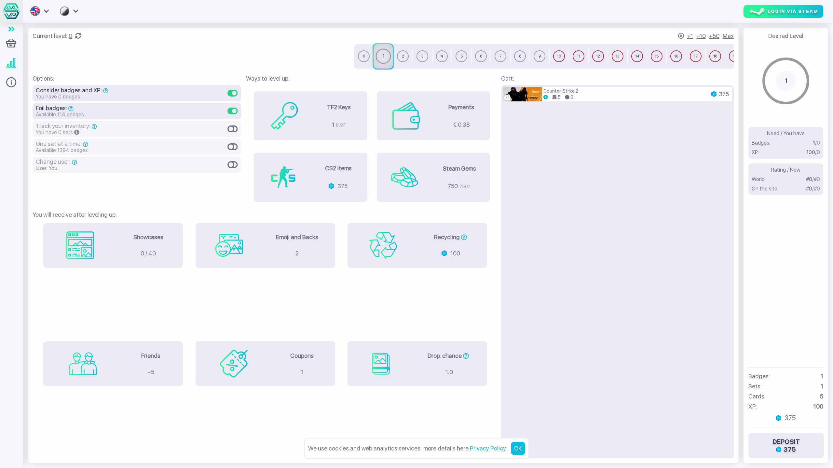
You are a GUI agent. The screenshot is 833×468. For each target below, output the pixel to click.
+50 (714, 35)
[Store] (11, 39)
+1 (690, 35)
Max (728, 35)
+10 (701, 35)
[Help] (11, 84)
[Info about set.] (545, 97)
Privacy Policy (488, 448)
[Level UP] (11, 65)
